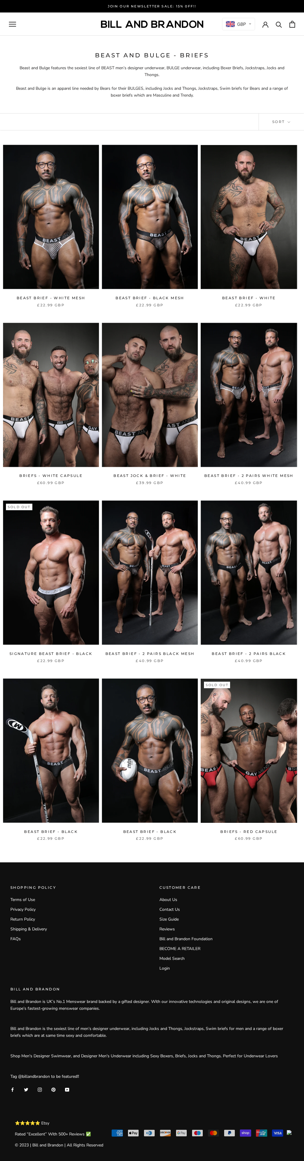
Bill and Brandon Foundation (186, 939)
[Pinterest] (53, 1089)
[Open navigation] (12, 24)
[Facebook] (12, 1089)
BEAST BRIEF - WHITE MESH (51, 298)
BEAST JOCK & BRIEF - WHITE (149, 475)
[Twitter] (26, 1089)
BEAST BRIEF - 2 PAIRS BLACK (249, 653)
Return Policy (22, 919)
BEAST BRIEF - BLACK (51, 831)
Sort (279, 121)
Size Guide (169, 919)
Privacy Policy (23, 909)
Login (164, 968)
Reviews (167, 929)
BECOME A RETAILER (179, 949)
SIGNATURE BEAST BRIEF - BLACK (51, 653)
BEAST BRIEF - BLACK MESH (149, 298)
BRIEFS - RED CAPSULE (248, 831)
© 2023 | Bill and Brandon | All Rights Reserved (59, 1145)
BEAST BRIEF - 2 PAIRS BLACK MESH (150, 653)
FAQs (15, 939)
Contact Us (169, 909)
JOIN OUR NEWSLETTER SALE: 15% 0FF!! (152, 6)
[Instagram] (40, 1089)
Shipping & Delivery (28, 929)
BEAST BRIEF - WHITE (249, 298)
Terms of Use (22, 899)
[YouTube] (67, 1089)
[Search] (279, 24)
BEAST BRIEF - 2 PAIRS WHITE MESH (249, 475)
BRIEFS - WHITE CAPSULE (51, 475)
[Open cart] (292, 24)
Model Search (172, 958)
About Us (168, 899)
